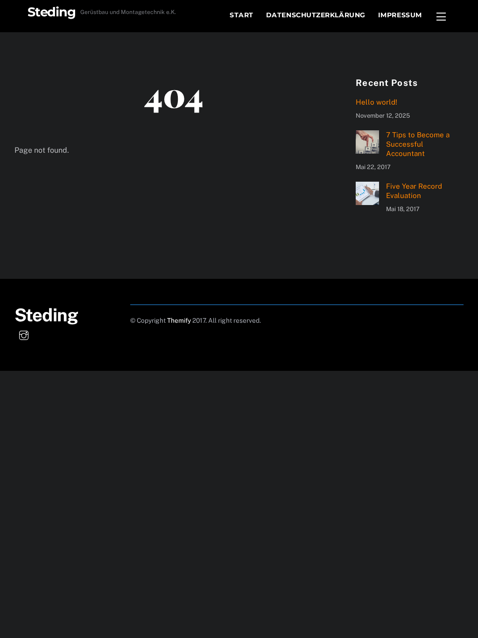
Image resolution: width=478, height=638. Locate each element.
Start (241, 15)
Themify (179, 320)
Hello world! (376, 102)
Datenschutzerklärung (316, 15)
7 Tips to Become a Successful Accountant (418, 144)
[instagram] (23, 334)
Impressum (400, 15)
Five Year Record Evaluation (414, 190)
